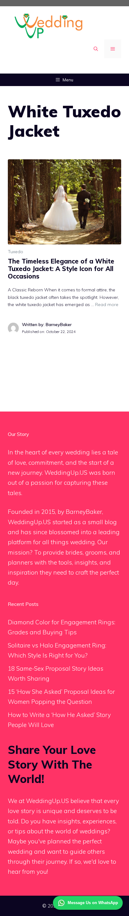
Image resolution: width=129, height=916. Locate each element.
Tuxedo (15, 251)
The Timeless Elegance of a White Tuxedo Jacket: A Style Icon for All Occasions (61, 268)
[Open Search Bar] (95, 48)
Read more (106, 304)
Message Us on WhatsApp (93, 902)
